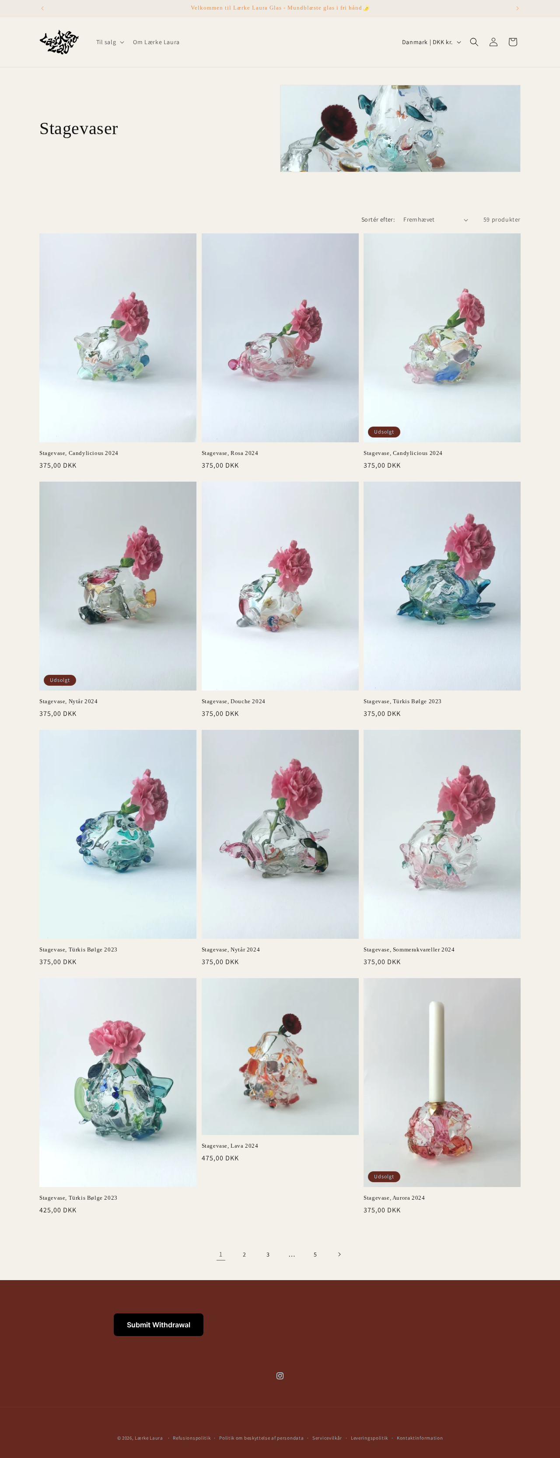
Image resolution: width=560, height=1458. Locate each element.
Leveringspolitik (369, 1437)
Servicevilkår (327, 1437)
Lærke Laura (149, 1438)
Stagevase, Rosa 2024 (230, 453)
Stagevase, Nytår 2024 (68, 701)
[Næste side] (339, 1254)
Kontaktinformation (420, 1437)
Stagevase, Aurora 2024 (394, 1197)
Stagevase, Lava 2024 (230, 1145)
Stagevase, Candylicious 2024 (79, 453)
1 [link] (221, 1254)
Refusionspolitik (191, 1437)
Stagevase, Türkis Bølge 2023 (403, 701)
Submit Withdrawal (158, 1324)
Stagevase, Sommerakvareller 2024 (409, 949)
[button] (109, 42)
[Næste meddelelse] (517, 8)
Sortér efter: (378, 219)
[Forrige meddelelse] (42, 8)
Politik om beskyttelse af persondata (261, 1437)
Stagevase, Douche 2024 (234, 701)
